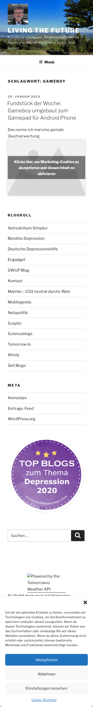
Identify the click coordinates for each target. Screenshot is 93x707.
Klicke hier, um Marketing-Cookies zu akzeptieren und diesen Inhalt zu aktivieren (46, 167)
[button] (85, 602)
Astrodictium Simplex (28, 228)
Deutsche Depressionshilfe (33, 249)
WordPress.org (21, 419)
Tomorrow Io (19, 344)
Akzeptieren (46, 660)
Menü (49, 62)
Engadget (16, 259)
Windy (14, 355)
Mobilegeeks (20, 302)
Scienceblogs (20, 333)
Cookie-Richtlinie (44, 700)
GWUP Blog (18, 270)
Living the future (44, 30)
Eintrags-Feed (21, 408)
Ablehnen (47, 674)
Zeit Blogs (17, 365)
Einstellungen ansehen (46, 688)
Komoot (15, 281)
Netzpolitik (18, 312)
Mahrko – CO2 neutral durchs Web (39, 291)
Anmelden (17, 398)
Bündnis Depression (26, 238)
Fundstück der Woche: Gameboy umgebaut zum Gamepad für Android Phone (41, 110)
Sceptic (15, 323)
